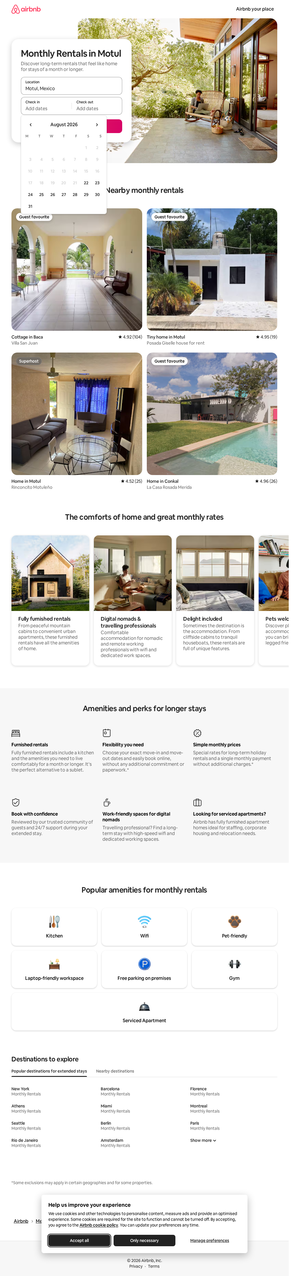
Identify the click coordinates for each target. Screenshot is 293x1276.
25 (41, 194)
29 (86, 194)
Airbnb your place (255, 9)
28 (75, 194)
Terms (154, 1266)
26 (52, 194)
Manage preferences (209, 1240)
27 (64, 194)
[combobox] (71, 88)
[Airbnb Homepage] (26, 9)
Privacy (135, 1266)
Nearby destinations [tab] (115, 1071)
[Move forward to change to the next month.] (96, 124)
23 (97, 182)
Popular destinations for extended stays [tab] (49, 1071)
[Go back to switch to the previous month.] (31, 124)
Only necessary (144, 1240)
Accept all (79, 1240)
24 (30, 194)
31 (30, 206)
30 (97, 194)
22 (86, 182)
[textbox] (46, 108)
